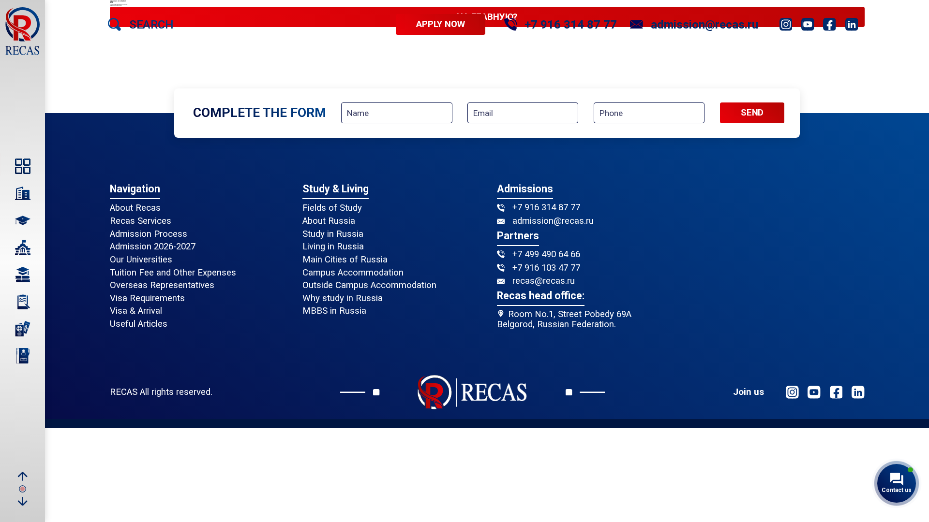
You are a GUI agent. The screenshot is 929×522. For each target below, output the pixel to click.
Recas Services (140, 221)
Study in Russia (332, 234)
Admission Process (148, 234)
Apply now (440, 24)
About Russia (328, 221)
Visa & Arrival (136, 311)
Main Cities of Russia (345, 260)
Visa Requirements (147, 298)
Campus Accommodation (353, 273)
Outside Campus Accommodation (369, 285)
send (752, 112)
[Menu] (22, 166)
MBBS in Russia (334, 311)
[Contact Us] (22, 355)
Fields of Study (332, 208)
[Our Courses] (22, 274)
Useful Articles (138, 324)
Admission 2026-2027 (152, 247)
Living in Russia (333, 247)
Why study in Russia (342, 298)
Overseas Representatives (162, 285)
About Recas (135, 208)
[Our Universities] (22, 247)
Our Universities (141, 260)
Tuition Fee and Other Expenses (173, 273)
